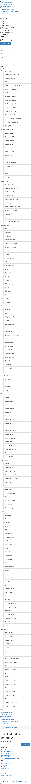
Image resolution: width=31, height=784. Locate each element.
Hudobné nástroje (10, 552)
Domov (2, 68)
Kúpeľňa (7, 254)
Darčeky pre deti (9, 419)
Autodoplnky (8, 515)
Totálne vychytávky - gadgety (13, 118)
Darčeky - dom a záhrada (12, 74)
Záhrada (7, 625)
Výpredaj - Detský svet (11, 603)
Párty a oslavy (8, 559)
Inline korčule (8, 331)
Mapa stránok (3, 15)
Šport (2, 306)
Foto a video (8, 544)
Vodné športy (8, 368)
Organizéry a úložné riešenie (12, 203)
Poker (6, 563)
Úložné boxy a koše (10, 291)
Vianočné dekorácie (10, 445)
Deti (6, 530)
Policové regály (9, 280)
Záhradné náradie (10, 691)
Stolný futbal (8, 577)
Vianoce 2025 (5, 460)
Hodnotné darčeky (10, 151)
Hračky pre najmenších (11, 104)
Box (6, 313)
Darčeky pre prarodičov (11, 427)
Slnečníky (7, 677)
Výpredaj (7, 302)
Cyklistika (7, 320)
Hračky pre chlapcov (10, 96)
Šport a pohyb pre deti (11, 210)
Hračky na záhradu (10, 93)
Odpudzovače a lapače (11, 662)
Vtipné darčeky (9, 508)
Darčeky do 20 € (9, 133)
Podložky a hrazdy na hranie (12, 207)
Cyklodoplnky (8, 526)
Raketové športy (9, 342)
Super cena (8, 383)
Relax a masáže (9, 566)
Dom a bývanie (5, 225)
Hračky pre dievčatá (10, 100)
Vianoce (7, 295)
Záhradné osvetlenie (10, 699)
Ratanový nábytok (10, 284)
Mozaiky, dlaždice (9, 258)
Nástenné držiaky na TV (11, 265)
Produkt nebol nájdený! (10, 727)
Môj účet (3, 773)
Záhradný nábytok (10, 706)
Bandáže (7, 309)
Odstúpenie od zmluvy (6, 6)
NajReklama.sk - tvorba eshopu (19, 781)
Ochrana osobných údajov (7, 10)
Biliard (6, 519)
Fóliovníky (7, 644)
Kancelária (8, 251)
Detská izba (8, 232)
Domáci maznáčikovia (11, 243)
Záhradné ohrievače (10, 695)
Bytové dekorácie (9, 229)
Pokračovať (25, 744)
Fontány (7, 647)
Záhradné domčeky (10, 688)
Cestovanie (8, 522)
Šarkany (7, 570)
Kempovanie (8, 555)
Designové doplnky (10, 78)
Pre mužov (8, 173)
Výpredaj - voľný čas (10, 618)
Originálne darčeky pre (11, 111)
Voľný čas (4, 511)
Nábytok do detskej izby (11, 199)
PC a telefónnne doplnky (11, 115)
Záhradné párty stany (11, 702)
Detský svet (4, 181)
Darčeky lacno (9, 412)
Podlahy (7, 276)
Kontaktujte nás (4, 13)
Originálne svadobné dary (12, 162)
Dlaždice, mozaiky (10, 640)
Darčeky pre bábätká (10, 416)
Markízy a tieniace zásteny (12, 658)
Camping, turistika (10, 317)
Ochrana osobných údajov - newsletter (10, 11)
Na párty (7, 159)
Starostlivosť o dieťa (10, 214)
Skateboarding (9, 346)
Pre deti (7, 170)
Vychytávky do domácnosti (12, 122)
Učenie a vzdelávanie (10, 218)
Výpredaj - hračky (9, 611)
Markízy (7, 655)
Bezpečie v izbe (9, 184)
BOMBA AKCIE (9, 379)
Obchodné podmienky (6, 3)
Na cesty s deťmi (9, 195)
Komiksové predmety (10, 107)
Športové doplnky (9, 353)
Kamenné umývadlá (10, 247)
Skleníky (7, 673)
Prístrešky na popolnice (11, 669)
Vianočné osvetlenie (10, 449)
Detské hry (8, 82)
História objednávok (6, 775)
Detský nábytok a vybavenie (12, 85)
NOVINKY (7, 269)
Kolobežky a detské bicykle (12, 335)
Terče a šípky (8, 361)
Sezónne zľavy (5, 298)
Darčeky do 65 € (9, 140)
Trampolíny (8, 364)
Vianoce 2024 (5, 394)
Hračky (7, 548)
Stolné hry (7, 574)
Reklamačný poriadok (6, 4)
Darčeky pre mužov (10, 423)
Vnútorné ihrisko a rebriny (12, 221)
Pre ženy (7, 177)
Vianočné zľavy (9, 456)
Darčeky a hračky (6, 71)
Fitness (7, 328)
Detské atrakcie (9, 533)
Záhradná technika (10, 680)
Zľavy (6, 390)
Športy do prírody (9, 357)
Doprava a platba (4, 8)
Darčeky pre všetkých (7, 129)
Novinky (3, 767)
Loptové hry (8, 339)
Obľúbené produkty (6, 777)
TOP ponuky (4, 375)
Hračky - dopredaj (10, 192)
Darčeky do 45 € (9, 137)
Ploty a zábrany (9, 666)
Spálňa (7, 287)
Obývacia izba (8, 273)
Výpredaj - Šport (9, 614)
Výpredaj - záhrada (10, 622)
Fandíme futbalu (9, 537)
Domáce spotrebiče (10, 240)
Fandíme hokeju (9, 541)
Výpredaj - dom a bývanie (12, 607)
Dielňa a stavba (9, 636)
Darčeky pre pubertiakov (11, 148)
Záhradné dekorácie (10, 684)
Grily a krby (8, 651)
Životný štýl (8, 126)
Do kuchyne (8, 236)
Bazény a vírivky (9, 633)
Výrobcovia (4, 765)
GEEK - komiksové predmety (12, 89)
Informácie (4, 710)
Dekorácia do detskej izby (12, 188)
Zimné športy (8, 372)
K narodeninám (9, 155)
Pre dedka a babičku (10, 166)
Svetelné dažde (9, 442)
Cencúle (7, 397)
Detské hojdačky (9, 324)
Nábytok (7, 262)
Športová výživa (9, 350)
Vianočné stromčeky (10, 453)
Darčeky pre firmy (9, 144)
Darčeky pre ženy (9, 434)
